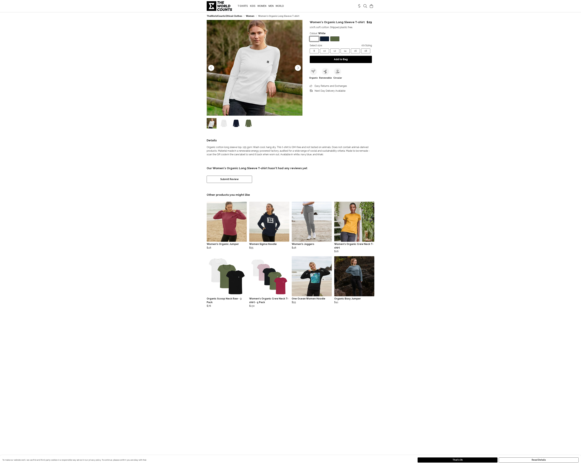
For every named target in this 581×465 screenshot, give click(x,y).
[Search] (365, 6)
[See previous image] (211, 68)
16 (355, 50)
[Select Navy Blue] (324, 38)
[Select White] (314, 38)
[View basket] (371, 6)
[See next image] (298, 68)
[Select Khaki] (334, 38)
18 (365, 50)
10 (324, 50)
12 (335, 50)
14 (345, 50)
